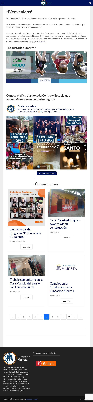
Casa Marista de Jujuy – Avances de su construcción (65, 223)
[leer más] (42, 41)
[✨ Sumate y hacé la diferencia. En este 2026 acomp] (19, 156)
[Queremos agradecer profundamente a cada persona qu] (46, 129)
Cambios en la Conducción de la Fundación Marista (62, 287)
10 (63, 317)
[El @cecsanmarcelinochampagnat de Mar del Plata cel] (73, 129)
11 (69, 317)
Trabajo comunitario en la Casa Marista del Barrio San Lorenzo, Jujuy (26, 283)
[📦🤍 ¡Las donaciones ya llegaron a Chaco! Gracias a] (19, 129)
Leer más (26, 247)
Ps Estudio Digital (32, 399)
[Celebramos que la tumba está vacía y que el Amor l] (46, 156)
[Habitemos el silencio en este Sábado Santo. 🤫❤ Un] (73, 156)
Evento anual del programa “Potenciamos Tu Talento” (25, 233)
